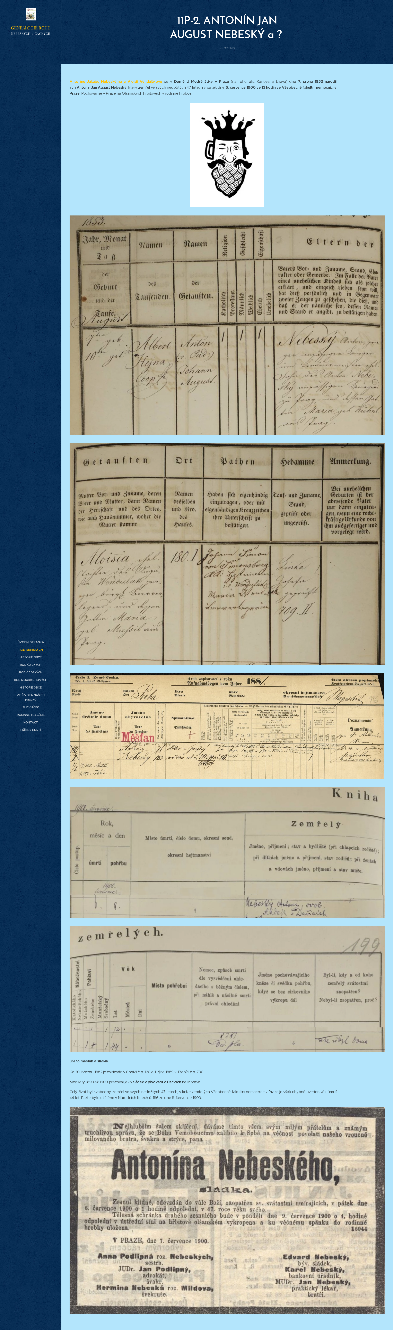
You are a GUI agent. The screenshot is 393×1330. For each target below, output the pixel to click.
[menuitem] (30, 642)
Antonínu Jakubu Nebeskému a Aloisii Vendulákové (116, 81)
